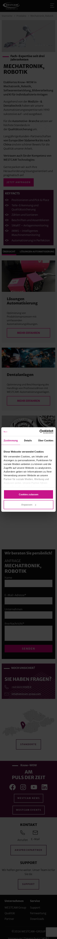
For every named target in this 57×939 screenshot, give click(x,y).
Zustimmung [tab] (11, 440)
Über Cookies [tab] (45, 440)
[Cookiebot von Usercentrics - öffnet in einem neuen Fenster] (40, 432)
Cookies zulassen (28, 494)
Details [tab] (28, 440)
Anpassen (26, 504)
